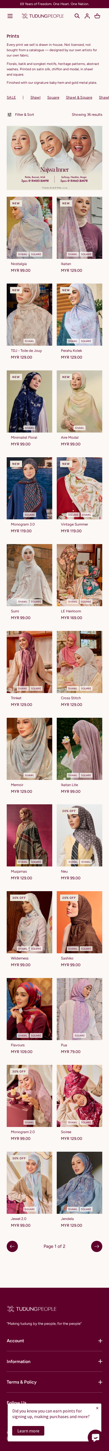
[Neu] (79, 835)
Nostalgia (19, 264)
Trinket (16, 698)
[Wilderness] (29, 922)
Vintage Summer (74, 524)
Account (15, 1340)
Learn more (28, 1431)
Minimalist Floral (24, 437)
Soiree (66, 1132)
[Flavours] (29, 1009)
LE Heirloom (71, 611)
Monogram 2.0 (23, 1132)
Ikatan (66, 264)
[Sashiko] (79, 922)
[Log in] (87, 16)
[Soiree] (79, 1096)
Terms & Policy (22, 1382)
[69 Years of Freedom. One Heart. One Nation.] (54, 4)
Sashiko (67, 958)
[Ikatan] (79, 228)
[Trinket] (29, 662)
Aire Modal (70, 437)
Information (18, 1361)
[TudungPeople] (43, 16)
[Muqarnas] (29, 835)
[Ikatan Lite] (79, 749)
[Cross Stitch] (79, 662)
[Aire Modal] (79, 401)
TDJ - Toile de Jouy (26, 350)
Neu (64, 871)
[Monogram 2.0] (29, 1096)
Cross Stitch (71, 698)
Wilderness (20, 958)
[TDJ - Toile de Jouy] (29, 315)
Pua (64, 1045)
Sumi (15, 611)
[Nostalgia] (29, 228)
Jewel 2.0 (18, 1219)
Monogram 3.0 (23, 524)
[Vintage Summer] (79, 488)
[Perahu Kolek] (79, 315)
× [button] (97, 1407)
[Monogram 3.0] (29, 488)
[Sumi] (29, 575)
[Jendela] (79, 1183)
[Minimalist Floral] (29, 401)
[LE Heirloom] (79, 575)
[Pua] (79, 1009)
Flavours (18, 1045)
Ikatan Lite (69, 784)
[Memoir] (29, 749)
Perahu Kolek (71, 350)
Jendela (67, 1219)
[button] (10, 16)
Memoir (17, 784)
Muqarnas (19, 871)
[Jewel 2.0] (29, 1183)
